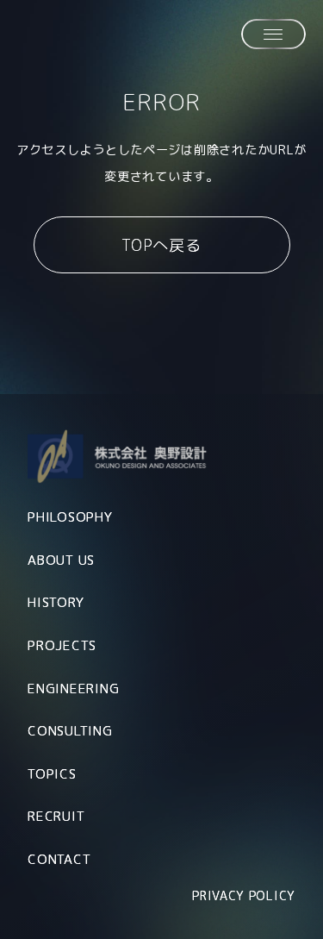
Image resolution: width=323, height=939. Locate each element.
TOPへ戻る (161, 245)
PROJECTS (62, 645)
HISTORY (56, 602)
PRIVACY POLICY (243, 895)
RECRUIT (56, 816)
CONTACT (59, 859)
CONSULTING (70, 731)
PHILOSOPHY (70, 517)
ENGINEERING (73, 688)
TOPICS (52, 774)
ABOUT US (61, 560)
